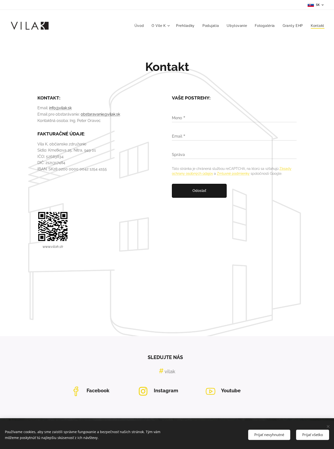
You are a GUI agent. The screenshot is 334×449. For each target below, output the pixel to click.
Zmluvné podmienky (233, 173)
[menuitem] (140, 26)
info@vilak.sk (60, 108)
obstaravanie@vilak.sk (100, 114)
